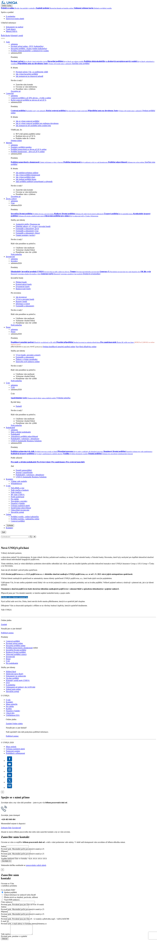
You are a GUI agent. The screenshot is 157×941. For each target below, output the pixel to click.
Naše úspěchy (16, 492)
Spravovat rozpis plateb (15, 19)
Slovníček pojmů (17, 512)
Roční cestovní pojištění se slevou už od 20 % (28, 100)
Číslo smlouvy (6, 902)
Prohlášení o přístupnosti (15, 753)
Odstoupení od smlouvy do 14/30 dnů (20, 687)
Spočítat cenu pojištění (80, 63)
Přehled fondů (21, 282)
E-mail (3, 921)
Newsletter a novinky (19, 501)
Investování (10, 257)
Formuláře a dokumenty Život (27, 229)
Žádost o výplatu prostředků (26, 359)
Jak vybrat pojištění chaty (25, 177)
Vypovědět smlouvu (12, 900)
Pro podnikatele (12, 663)
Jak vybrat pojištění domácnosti (28, 175)
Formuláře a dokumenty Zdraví (28, 233)
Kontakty (9, 479)
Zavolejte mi (15, 91)
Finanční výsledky (18, 503)
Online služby (7, 6)
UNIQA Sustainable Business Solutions (26, 441)
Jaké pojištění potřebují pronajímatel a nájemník (34, 181)
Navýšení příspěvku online (86, 347)
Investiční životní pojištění (16, 650)
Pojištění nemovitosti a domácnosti (19, 648)
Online (8, 514)
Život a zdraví (11, 199)
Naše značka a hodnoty (20, 490)
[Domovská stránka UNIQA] (9, 3)
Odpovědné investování (20, 510)
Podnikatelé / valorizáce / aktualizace (25, 439)
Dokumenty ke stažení (14, 27)
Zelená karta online (13, 689)
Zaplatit (4, 624)
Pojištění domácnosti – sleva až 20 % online (28, 152)
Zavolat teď (16, 828)
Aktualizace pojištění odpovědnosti (24, 436)
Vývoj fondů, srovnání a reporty (28, 355)
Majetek (9, 143)
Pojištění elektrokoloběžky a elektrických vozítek (30, 51)
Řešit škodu (5, 35)
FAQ (8, 683)
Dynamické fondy (23, 286)
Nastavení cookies (13, 751)
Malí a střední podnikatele (21, 432)
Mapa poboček (11, 704)
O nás (8, 486)
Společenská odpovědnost (21, 508)
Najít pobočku (16, 254)
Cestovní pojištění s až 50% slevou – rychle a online (31, 98)
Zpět (3, 532)
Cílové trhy (10, 713)
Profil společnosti (17, 497)
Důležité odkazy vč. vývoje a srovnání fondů (33, 226)
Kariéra (9, 709)
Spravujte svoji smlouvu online (28, 362)
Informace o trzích (23, 304)
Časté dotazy (11, 29)
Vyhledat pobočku (63, 398)
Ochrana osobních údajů (20, 506)
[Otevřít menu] (4, 38)
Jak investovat (21, 297)
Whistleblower (16, 483)
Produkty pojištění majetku (21, 147)
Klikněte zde (14, 597)
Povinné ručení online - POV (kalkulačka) (27, 46)
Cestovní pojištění (18, 521)
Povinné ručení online (14, 643)
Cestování (10, 93)
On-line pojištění (12, 678)
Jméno (3, 846)
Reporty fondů (21, 301)
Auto (8, 42)
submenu (14, 44)
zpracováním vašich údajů (36, 865)
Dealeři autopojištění (24, 470)
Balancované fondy (23, 289)
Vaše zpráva (5, 934)
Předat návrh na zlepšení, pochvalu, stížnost (21, 897)
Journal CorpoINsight (24, 472)
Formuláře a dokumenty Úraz (27, 231)
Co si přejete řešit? (8, 890)
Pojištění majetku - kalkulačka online (25, 519)
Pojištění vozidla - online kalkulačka (25, 517)
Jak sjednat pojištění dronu (26, 179)
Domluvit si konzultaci (91, 274)
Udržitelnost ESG (13, 715)
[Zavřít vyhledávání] (34, 537)
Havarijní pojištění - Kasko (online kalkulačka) (29, 48)
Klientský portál (17, 35)
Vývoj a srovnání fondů (25, 299)
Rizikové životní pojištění (16, 652)
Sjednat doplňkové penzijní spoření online (59, 347)
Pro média (15, 499)
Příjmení (4, 851)
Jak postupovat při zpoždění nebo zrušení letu (33, 126)
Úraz (13, 203)
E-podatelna (10, 16)
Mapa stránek (11, 747)
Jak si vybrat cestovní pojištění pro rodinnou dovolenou (37, 123)
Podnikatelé (10, 428)
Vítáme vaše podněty (19, 481)
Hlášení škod (11, 672)
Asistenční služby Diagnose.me (28, 224)
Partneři (19, 406)
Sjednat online (16, 140)
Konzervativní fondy (24, 284)
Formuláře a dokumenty (25, 306)
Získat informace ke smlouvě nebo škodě (20, 895)
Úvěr (8, 383)
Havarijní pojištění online (15, 646)
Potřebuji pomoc (7, 633)
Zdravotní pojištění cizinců (16, 654)
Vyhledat (10, 525)
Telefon (4, 856)
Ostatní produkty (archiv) (25, 235)
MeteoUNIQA (11, 31)
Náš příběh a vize (17, 488)
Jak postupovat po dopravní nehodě (29, 76)
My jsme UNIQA (18, 495)
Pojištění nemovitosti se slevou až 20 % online (28, 149)
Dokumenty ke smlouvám (16, 676)
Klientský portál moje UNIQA (18, 680)
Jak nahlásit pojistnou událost (27, 173)
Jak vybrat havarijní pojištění (27, 74)
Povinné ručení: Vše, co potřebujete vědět (32, 72)
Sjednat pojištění (10, 892)
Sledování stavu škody (14, 674)
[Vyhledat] (2, 38)
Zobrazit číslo (6, 828)
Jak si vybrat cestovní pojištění (27, 121)
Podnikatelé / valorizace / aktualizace (30, 475)
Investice (14, 261)
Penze (8, 327)
